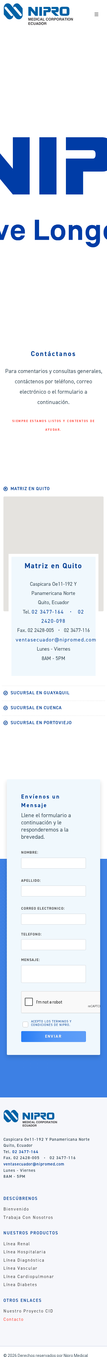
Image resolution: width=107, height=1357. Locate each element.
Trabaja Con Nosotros (28, 1217)
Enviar (53, 1036)
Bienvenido (16, 1209)
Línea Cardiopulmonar (28, 1276)
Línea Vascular (20, 1268)
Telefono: (31, 934)
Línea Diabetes (20, 1285)
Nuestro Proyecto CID (28, 1311)
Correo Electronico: (43, 908)
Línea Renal (16, 1244)
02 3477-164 (25, 1152)
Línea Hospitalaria (24, 1252)
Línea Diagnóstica (24, 1260)
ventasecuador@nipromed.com (56, 639)
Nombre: (29, 852)
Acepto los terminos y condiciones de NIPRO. (51, 1023)
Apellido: (31, 880)
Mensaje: (30, 959)
